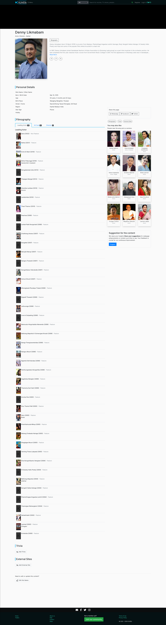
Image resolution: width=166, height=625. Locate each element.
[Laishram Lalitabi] (144, 212)
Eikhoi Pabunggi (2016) (29, 161)
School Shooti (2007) (28, 279)
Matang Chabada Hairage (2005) (32, 433)
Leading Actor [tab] (23, 125)
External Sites (128, 121)
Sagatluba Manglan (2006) (30, 379)
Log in (144, 2)
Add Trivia (21, 552)
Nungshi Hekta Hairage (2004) (31, 488)
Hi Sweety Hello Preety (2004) (31, 470)
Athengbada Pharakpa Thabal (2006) (33, 288)
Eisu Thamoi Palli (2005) (29, 406)
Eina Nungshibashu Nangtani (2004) (33, 461)
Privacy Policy (123, 617)
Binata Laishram (144, 172)
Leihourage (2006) (27, 306)
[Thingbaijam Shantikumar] (144, 138)
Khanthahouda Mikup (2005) (30, 424)
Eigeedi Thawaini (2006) (29, 297)
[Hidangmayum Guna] (129, 187)
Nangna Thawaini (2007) (29, 261)
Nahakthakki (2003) (27, 515)
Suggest (112, 244)
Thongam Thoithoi (114, 221)
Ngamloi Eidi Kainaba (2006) (30, 361)
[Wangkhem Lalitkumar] (129, 212)
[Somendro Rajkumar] (129, 163)
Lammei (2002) (26, 524)
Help (51, 617)
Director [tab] (49, 125)
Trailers (17, 617)
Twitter (135, 114)
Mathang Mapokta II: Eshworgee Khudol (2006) (36, 333)
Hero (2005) (25, 415)
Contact (52, 619)
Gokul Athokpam (129, 148)
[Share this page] (60, 58)
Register (137, 2)
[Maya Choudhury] (144, 187)
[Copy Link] (56, 58)
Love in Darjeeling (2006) (29, 315)
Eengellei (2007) (26, 242)
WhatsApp (114, 114)
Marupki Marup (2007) (28, 252)
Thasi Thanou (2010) (28, 206)
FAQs (51, 621)
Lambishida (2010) (27, 197)
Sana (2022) (25, 133)
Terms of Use (122, 616)
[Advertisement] (83, 17)
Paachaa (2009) (26, 215)
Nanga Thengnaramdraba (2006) (32, 342)
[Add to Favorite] (51, 58)
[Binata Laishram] (144, 163)
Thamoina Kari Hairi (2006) (30, 388)
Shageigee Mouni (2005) (29, 442)
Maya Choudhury (144, 197)
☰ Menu (30, 2)
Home (16, 616)
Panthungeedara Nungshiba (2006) (33, 370)
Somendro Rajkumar (129, 172)
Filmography (112, 121)
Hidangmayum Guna (129, 197)
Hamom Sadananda (114, 172)
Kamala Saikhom (113, 148)
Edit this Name (23, 580)
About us (52, 616)
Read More (53, 54)
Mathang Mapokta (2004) (29, 479)
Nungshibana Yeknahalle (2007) (31, 270)
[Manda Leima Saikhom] (113, 187)
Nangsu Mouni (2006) (28, 352)
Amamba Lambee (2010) (29, 188)
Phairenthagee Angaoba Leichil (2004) (34, 497)
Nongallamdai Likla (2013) (29, 170)
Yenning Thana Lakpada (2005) (31, 451)
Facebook (125, 114)
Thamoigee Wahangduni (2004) (31, 506)
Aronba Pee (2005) (27, 397)
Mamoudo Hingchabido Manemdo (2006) (35, 324)
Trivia (119, 121)
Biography (54, 40)
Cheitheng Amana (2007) (29, 233)
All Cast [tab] (37, 125)
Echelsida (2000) (27, 533)
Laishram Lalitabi (144, 221)
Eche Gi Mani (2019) (28, 152)
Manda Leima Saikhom (114, 197)
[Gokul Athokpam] (129, 138)
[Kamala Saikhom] (113, 138)
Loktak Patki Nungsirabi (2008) (31, 224)
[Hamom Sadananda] (113, 163)
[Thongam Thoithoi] (113, 212)
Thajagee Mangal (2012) (29, 179)
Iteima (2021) (25, 143)
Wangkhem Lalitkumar (129, 221)
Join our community (94, 619)
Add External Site (24, 565)
